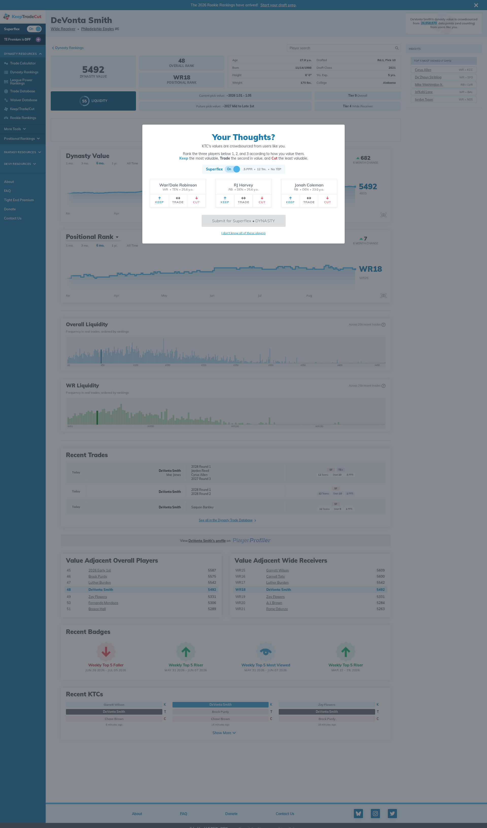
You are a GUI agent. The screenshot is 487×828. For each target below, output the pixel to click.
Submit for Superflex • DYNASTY (243, 220)
